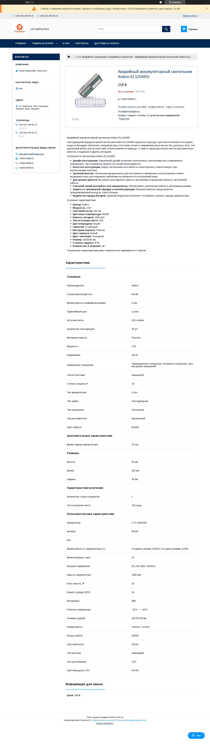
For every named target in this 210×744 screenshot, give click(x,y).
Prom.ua (119, 717)
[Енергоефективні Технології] (19, 35)
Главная (20, 43)
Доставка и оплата (106, 43)
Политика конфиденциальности (131, 720)
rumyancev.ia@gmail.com (31, 154)
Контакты (82, 43)
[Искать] (166, 29)
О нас (66, 43)
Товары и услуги (42, 43)
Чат (199, 735)
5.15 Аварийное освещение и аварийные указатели (105, 57)
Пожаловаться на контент (103, 720)
